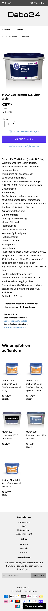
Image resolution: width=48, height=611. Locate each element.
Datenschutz (24, 530)
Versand (24, 552)
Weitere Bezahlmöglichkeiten (24, 146)
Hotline (24, 544)
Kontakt (24, 548)
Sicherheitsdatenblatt (15, 321)
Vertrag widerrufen (34, 606)
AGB (24, 526)
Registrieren (38, 575)
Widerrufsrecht (24, 534)
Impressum (24, 522)
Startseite (6, 29)
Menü (8, 3)
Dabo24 (26, 588)
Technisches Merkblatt (16, 327)
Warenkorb (40, 3)
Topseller (19, 29)
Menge (5, 119)
